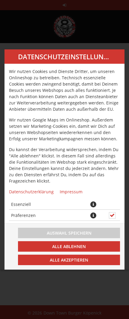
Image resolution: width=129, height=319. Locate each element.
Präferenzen (23, 215)
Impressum (71, 192)
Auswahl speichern (69, 233)
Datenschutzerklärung (31, 192)
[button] (93, 204)
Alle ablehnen (69, 246)
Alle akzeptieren (69, 260)
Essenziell (21, 204)
